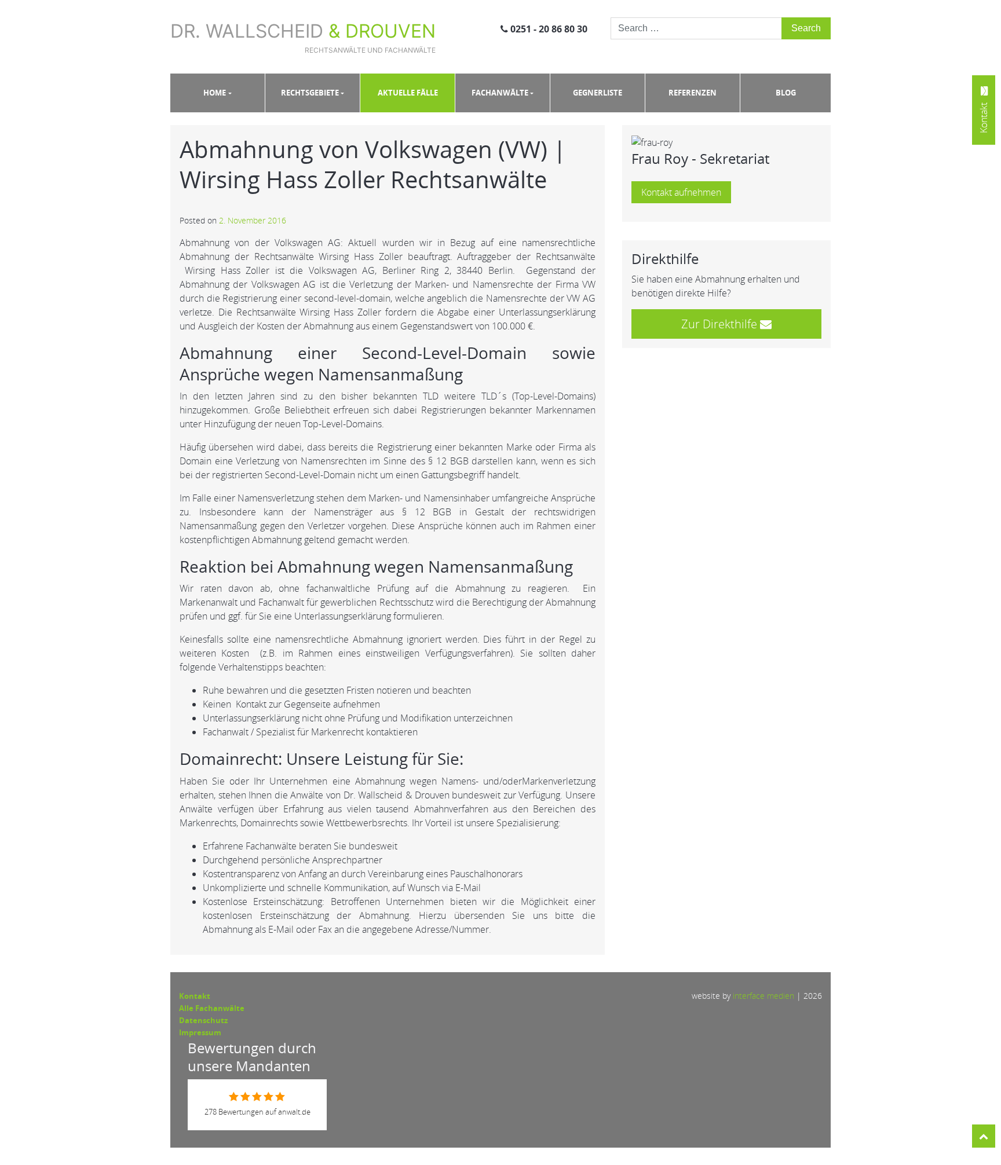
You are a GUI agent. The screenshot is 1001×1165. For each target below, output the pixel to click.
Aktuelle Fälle (408, 92)
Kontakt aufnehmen (681, 192)
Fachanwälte (500, 92)
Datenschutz (203, 1020)
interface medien (763, 995)
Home (214, 92)
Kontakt (194, 996)
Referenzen (692, 92)
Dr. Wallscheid (303, 37)
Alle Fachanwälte (211, 1008)
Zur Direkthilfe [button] (720, 324)
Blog (786, 92)
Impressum (200, 1032)
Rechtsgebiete (310, 92)
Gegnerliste (597, 92)
